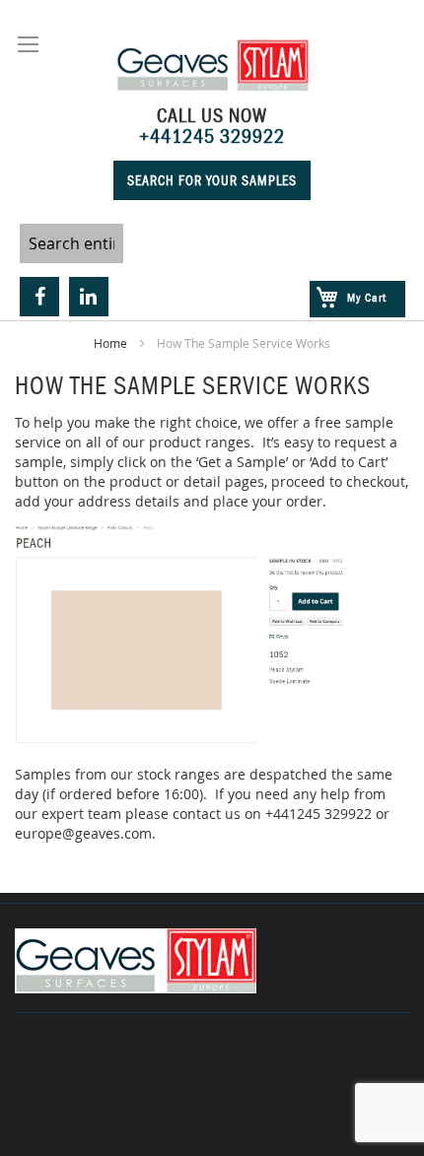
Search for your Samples (212, 180)
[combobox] (71, 243)
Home (112, 343)
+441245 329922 (212, 136)
